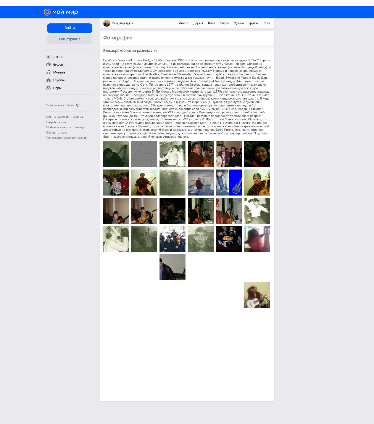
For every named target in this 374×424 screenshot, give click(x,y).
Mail (49, 117)
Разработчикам (56, 122)
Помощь (78, 127)
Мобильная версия (58, 127)
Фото (212, 23)
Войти (69, 28)
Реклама (77, 117)
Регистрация (69, 39)
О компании (61, 117)
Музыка (239, 23)
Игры (266, 23)
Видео (224, 23)
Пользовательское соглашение (66, 137)
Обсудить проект (57, 132)
